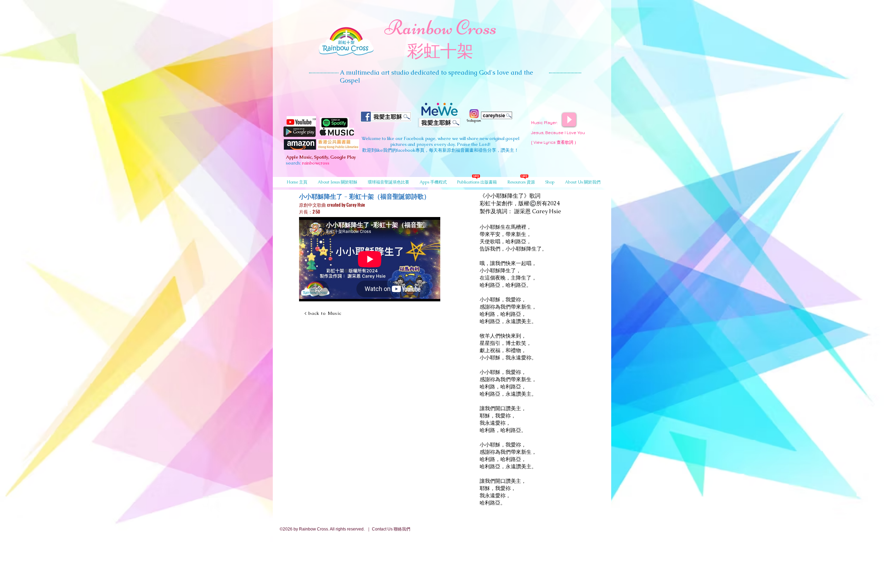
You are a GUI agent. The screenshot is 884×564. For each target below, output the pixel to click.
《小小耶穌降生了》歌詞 (510, 195)
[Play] (569, 119)
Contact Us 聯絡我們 (391, 529)
